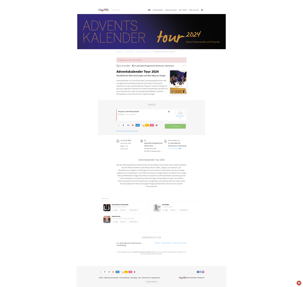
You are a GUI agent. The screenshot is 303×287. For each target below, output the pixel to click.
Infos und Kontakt (174, 148)
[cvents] (104, 10)
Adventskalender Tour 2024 (143, 51)
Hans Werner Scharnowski (120, 204)
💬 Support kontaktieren (151, 281)
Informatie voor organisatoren (151, 278)
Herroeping (133, 278)
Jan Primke (165, 204)
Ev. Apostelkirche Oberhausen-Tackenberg (129, 244)
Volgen (116, 210)
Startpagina (119, 51)
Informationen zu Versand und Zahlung (127, 131)
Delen (185, 65)
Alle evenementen (133, 210)
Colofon (101, 278)
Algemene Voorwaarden (111, 278)
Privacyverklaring (124, 278)
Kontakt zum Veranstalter (179, 243)
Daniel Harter (116, 216)
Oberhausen (155, 151)
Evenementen (129, 51)
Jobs (139, 278)
